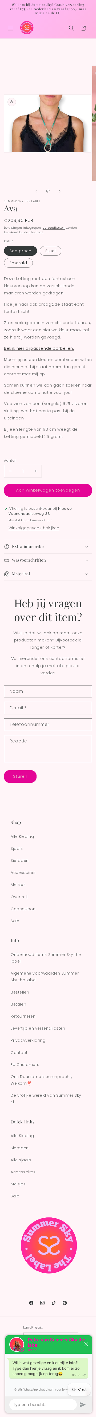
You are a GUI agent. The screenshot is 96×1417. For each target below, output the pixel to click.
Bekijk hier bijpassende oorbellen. (39, 348)
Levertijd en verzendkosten (38, 1028)
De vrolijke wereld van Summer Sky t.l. (46, 1099)
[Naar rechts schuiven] (60, 191)
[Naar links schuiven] (36, 191)
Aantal (9, 460)
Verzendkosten (54, 228)
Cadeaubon (23, 909)
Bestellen (20, 992)
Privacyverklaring (28, 1040)
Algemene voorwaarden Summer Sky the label (45, 977)
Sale (15, 921)
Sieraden (20, 860)
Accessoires (23, 872)
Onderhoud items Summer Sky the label (46, 958)
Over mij (19, 897)
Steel (50, 251)
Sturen (20, 776)
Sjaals (17, 848)
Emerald (18, 263)
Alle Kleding (22, 836)
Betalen (18, 1004)
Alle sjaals (21, 1160)
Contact (19, 1052)
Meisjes (18, 884)
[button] (11, 28)
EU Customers (25, 1064)
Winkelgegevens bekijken (34, 528)
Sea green (20, 251)
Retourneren (23, 1016)
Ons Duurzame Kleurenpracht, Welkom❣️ (41, 1080)
